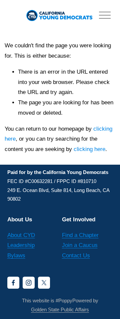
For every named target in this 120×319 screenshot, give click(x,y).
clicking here (89, 149)
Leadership (21, 245)
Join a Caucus (80, 245)
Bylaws (16, 255)
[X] (44, 283)
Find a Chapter (80, 235)
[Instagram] (29, 283)
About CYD (21, 235)
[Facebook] (13, 283)
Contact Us (76, 255)
